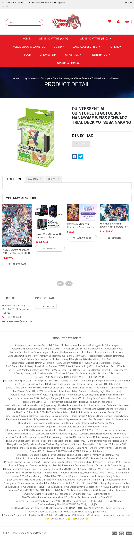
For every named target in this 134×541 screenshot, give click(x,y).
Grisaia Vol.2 (78, 398)
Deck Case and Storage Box (60, 384)
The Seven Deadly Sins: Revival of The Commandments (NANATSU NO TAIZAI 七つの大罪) (57, 508)
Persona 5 (52, 451)
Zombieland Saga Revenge (117, 515)
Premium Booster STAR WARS (72, 458)
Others (93, 448)
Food (62, 394)
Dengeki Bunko (84, 384)
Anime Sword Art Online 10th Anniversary (55, 345)
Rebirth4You (50, 472)
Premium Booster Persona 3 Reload (35, 458)
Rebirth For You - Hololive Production (23, 472)
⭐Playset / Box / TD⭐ (58, 518)
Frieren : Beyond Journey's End (83, 394)
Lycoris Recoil (39, 441)
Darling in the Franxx (103, 380)
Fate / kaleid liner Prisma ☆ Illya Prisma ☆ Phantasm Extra (97, 387)
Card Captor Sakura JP (99, 370)
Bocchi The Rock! (119, 366)
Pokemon (99, 451)
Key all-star (25, 423)
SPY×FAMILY (102, 487)
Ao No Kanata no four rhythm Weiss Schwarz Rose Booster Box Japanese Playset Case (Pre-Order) (114, 225)
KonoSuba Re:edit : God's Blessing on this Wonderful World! (37, 430)
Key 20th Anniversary (117, 419)
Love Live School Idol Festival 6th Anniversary (103, 433)
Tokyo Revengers (115, 508)
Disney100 (115, 384)
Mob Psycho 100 (117, 444)
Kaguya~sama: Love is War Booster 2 (85, 419)
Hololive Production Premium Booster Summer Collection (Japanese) (93, 405)
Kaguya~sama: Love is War (49, 419)
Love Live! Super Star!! (18, 441)
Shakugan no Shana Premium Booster (23, 483)
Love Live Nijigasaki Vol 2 (20, 433)
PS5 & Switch (123, 462)
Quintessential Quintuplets (43, 465)
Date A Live (19, 384)
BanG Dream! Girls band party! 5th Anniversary (44, 359)
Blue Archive (102, 366)
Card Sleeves (120, 370)
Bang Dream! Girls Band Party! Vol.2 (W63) (33, 363)
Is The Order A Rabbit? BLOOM (29, 412)
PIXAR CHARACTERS (70, 451)
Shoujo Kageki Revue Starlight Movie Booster (71, 487)
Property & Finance (104, 462)
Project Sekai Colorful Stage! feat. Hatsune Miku (67, 462)
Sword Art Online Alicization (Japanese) (105, 490)
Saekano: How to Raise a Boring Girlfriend (101, 476)
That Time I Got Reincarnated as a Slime (42, 497)
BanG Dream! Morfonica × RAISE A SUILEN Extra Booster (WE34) (90, 363)
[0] (74, 156)
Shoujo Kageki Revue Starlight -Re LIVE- (25, 487)
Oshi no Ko (82, 448)
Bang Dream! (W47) (77, 356)
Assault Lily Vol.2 (113, 348)
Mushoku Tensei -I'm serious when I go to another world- (37, 448)
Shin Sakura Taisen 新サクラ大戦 (62, 483)
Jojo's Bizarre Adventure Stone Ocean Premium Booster (100, 416)
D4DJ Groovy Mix (74, 377)
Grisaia (65, 398)
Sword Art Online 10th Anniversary (65, 490)
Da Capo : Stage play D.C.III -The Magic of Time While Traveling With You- (41, 380)
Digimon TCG (101, 384)
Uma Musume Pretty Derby (78, 511)
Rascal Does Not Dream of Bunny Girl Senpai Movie (78, 469)
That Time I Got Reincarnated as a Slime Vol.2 (89, 497)
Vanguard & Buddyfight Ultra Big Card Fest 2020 (27, 515)
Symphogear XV (102, 494)
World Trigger (93, 515)
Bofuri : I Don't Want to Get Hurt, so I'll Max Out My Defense (37, 370)
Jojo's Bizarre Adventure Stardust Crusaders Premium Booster (37, 416)
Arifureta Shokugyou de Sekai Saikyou (99, 345)
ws (53, 306)
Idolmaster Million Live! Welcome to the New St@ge (99, 409)
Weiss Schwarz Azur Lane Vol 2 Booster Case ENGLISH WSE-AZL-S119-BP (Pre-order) (16, 252)
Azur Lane (87, 352)
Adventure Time (23, 345)
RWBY (47, 476)
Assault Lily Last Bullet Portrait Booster (83, 348)
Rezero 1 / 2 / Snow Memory (27, 476)
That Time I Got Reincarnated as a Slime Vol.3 (37, 501)
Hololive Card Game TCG (34, 402)
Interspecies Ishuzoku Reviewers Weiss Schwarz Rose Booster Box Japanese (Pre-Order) (81, 226)
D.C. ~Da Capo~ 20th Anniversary (46, 377)
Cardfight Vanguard (26, 373)
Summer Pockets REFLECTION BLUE (26, 490)
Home (16, 78)
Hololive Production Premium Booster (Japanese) (30, 405)
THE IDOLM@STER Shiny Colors (104, 501)
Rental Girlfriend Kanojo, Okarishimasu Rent (81, 472)
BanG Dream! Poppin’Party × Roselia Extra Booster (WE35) (35, 366)
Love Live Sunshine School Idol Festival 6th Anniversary (33, 437)
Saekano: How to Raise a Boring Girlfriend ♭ (80, 479)
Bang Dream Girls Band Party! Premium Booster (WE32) (36, 356)
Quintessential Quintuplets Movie (76, 465)
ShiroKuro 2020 (90, 483)
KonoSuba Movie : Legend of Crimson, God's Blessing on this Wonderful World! (67, 426)
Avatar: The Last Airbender (65, 352)
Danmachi (86, 380)
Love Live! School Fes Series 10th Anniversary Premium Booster (96, 437)
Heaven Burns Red (117, 398)
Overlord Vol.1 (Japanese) (112, 448)
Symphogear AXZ (82, 494)
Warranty (34, 179)
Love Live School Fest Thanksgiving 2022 (56, 433)
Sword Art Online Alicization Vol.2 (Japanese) (47, 494)
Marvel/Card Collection (95, 444)
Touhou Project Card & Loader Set (44, 511)
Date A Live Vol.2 (35, 384)
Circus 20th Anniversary (79, 373)
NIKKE (71, 448)
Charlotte (60, 373)
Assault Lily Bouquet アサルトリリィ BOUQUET (36, 348)
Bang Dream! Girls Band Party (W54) (108, 356)
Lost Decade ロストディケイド (84, 430)
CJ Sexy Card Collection (106, 373)
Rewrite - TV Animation (118, 472)
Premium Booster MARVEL (105, 455)
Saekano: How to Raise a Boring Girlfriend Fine (32, 479)
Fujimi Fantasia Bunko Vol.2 (21, 398)
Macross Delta (55, 441)
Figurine (54, 394)
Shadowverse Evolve (115, 479)
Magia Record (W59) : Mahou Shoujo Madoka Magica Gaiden (96, 441)
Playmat (88, 451)
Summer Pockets (120, 487)
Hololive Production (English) (63, 402)
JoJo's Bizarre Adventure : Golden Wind (100, 412)
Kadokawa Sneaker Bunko (19, 419)
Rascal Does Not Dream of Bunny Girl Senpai (27, 469)
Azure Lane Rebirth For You (109, 352)
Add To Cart (19, 264)
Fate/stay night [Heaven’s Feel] (105, 391)
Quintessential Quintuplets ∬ (110, 465)
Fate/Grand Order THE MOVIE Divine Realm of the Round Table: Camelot (50, 391)
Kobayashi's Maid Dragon (46, 423)
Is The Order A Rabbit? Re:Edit (62, 412)
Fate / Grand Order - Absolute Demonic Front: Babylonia (36, 387)
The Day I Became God (74, 501)
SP (38, 306)
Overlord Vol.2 (37, 451)
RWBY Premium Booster (65, 476)
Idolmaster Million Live (59, 409)
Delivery (53, 179)
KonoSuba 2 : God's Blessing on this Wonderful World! (88, 423)
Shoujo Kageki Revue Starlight (115, 483)
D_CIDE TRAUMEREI (95, 377)
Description (13, 179)
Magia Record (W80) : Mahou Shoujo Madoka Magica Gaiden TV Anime (44, 444)
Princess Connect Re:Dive (104, 458)
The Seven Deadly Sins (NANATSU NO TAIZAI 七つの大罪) (67, 504)
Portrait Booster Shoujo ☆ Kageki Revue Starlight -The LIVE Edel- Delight (52, 455)
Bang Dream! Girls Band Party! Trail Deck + (91, 359)
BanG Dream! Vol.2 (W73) (80, 366)
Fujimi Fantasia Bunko (112, 394)
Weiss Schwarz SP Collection (69, 515)
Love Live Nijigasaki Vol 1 (115, 430)
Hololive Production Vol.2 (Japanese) (27, 409)
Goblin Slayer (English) (48, 398)
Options (51, 248)
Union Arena (100, 511)
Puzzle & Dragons (18, 465)
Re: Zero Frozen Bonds (118, 469)
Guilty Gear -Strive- (96, 398)
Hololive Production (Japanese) (96, 402)
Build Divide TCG (77, 370)
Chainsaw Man (45, 373)
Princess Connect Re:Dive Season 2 (22, 462)
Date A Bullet (123, 380)
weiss (46, 306)
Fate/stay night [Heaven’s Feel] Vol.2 (29, 394)
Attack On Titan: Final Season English (30, 352)
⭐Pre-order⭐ (80, 518)
